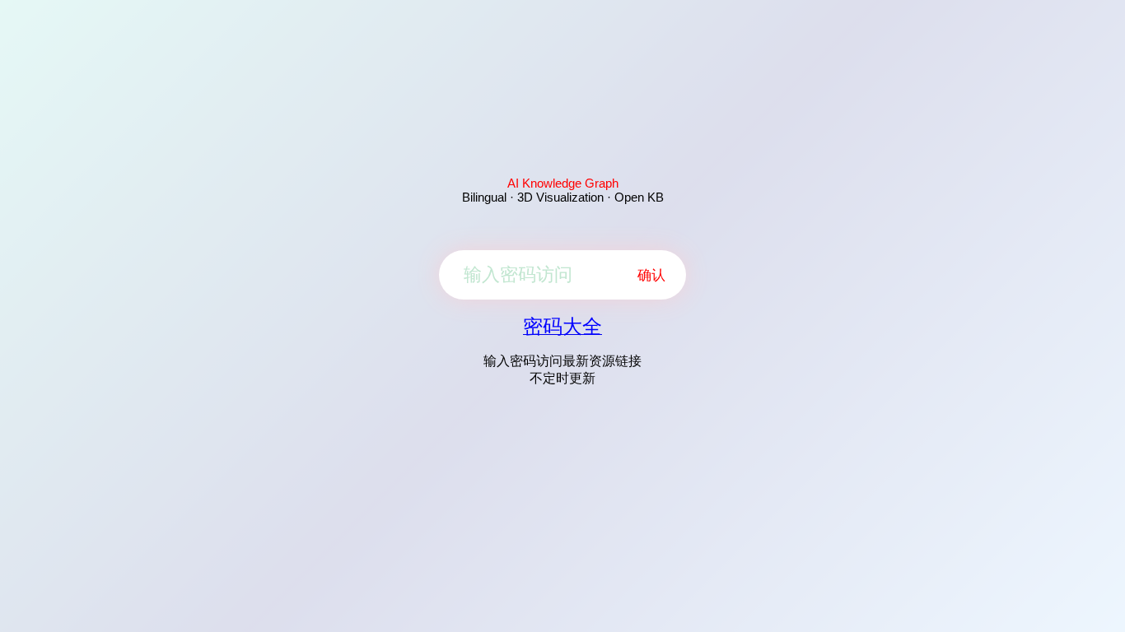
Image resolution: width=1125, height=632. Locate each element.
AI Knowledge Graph (563, 183)
